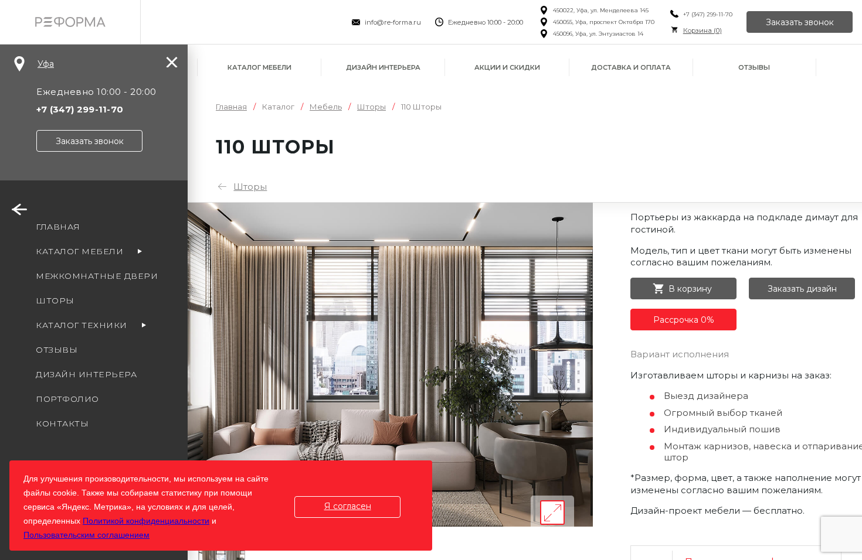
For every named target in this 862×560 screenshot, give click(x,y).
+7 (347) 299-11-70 (707, 14)
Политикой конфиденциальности (146, 520)
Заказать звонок (800, 22)
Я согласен (347, 506)
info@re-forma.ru (393, 22)
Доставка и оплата (631, 67)
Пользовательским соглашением (86, 534)
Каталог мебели (259, 67)
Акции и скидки (507, 67)
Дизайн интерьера (383, 67)
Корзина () (702, 30)
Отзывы (754, 67)
